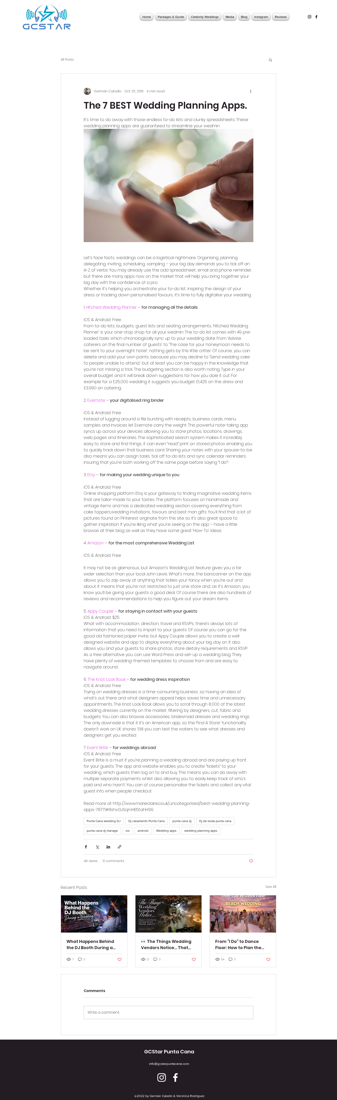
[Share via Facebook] (86, 847)
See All (270, 886)
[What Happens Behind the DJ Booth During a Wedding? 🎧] (94, 914)
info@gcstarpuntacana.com (169, 1064)
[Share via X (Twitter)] (97, 847)
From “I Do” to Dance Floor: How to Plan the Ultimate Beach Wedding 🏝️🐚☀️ (242, 945)
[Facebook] (316, 16)
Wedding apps (166, 830)
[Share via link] (119, 847)
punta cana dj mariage (102, 830)
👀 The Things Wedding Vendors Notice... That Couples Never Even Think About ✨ (168, 945)
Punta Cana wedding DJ (104, 821)
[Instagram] (309, 16)
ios (128, 830)
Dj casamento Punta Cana (146, 821)
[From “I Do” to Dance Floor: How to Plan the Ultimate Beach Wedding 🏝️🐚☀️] (243, 914)
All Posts (67, 59)
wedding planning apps (200, 830)
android (143, 830)
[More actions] (250, 91)
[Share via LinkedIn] (108, 847)
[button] (270, 60)
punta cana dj (181, 821)
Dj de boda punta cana (215, 821)
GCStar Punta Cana (169, 1051)
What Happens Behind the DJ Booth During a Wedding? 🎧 (90, 945)
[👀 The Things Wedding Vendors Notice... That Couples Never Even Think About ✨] (168, 914)
